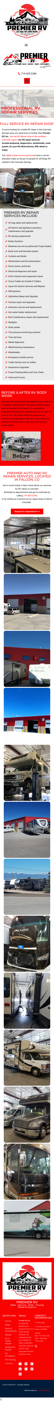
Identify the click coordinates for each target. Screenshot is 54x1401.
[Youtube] (20, 1374)
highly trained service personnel (21, 155)
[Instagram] (32, 1363)
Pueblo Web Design (43, 1390)
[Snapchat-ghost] (20, 1369)
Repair (8, 1335)
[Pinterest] (26, 1363)
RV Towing (10, 1359)
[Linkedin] (32, 1369)
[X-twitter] (26, 1369)
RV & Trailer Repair (8, 1341)
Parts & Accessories (11, 1329)
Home (8, 1321)
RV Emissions (10, 1354)
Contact (9, 1363)
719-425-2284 (30, 495)
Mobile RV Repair (10, 1348)
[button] (26, 45)
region (14, 140)
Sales (7, 1325)
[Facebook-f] (20, 1363)
